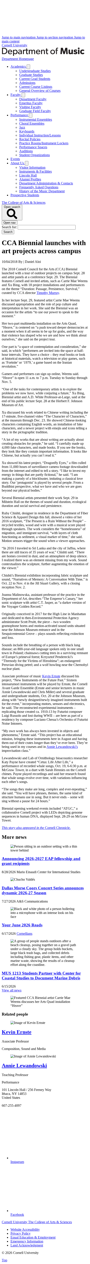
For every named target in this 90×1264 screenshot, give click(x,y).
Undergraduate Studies (35, 71)
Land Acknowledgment (26, 1245)
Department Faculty (33, 99)
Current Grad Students (34, 79)
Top (4, 1260)
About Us (17, 163)
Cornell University (14, 45)
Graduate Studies (31, 75)
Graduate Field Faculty (35, 111)
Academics (18, 66)
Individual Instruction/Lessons (40, 135)
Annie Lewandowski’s (62, 747)
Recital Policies (29, 139)
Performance (19, 115)
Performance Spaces (33, 147)
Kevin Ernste (51, 676)
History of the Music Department (42, 191)
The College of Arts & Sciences (23, 202)
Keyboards (26, 131)
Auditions (26, 151)
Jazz (22, 127)
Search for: (10, 227)
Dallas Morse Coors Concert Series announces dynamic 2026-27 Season (43, 890)
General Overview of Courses (40, 90)
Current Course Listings (35, 87)
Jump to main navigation (19, 37)
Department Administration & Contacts (46, 183)
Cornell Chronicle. (36, 828)
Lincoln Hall (28, 175)
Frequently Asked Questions (38, 187)
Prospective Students (24, 195)
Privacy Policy (20, 1233)
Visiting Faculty (30, 107)
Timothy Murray (47, 293)
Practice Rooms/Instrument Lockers (43, 143)
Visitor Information (32, 167)
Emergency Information (26, 1241)
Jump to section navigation (55, 37)
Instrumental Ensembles (35, 119)
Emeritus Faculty (31, 103)
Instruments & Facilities (35, 171)
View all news (11, 990)
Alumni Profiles (30, 179)
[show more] (28, 66)
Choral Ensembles (31, 123)
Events (15, 159)
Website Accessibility (25, 1229)
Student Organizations (34, 155)
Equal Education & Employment (32, 1237)
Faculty (16, 95)
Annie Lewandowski (24, 1065)
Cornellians (24, 933)
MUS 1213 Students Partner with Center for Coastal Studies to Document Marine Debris (41, 975)
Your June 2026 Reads (22, 925)
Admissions (27, 83)
